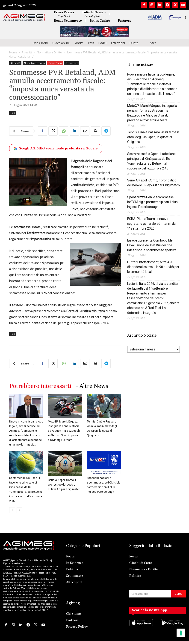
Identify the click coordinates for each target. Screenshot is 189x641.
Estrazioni (118, 43)
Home (13, 52)
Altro (153, 43)
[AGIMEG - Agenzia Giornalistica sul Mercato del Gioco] (24, 17)
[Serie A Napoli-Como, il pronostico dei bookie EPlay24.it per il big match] (65, 463)
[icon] (141, 627)
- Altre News (92, 386)
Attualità (27, 52)
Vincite (79, 43)
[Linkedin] (159, 5)
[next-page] (19, 510)
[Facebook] (144, 5)
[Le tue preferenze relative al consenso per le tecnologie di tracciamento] (181, 633)
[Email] (84, 131)
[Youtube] (183, 5)
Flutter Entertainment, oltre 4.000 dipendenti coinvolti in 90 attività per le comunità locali (153, 267)
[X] (175, 5)
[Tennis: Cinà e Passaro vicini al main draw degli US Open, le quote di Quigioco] (104, 405)
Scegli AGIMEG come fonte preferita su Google (58, 148)
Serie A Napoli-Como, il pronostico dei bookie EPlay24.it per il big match (64, 484)
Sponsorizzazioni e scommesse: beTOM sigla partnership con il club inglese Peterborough (152, 202)
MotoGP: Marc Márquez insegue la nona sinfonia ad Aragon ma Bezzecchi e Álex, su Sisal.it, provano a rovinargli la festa (64, 431)
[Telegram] (167, 5)
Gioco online (61, 43)
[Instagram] (152, 5)
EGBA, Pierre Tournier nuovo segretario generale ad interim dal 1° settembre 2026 (151, 223)
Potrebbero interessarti (40, 386)
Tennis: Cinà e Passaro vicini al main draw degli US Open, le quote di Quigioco (153, 137)
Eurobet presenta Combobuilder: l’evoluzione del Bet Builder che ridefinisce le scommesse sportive (152, 245)
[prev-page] (12, 510)
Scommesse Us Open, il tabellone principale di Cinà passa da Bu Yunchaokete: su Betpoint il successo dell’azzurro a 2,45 (151, 161)
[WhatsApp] (63, 131)
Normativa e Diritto (49, 52)
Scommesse (71, 63)
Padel (102, 43)
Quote (134, 43)
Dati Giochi (40, 43)
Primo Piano (55, 63)
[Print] (95, 131)
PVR (91, 43)
